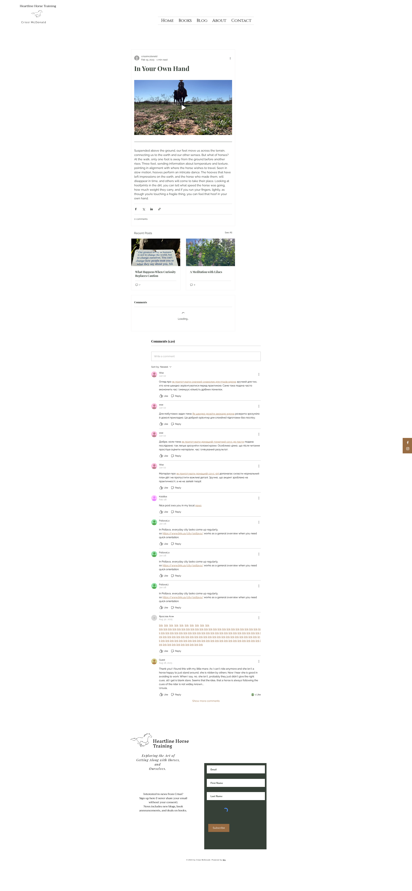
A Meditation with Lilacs (206, 272)
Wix (224, 857)
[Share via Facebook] (135, 209)
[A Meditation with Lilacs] (210, 252)
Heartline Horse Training (38, 6)
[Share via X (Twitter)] (143, 209)
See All (228, 232)
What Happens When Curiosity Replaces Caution (155, 274)
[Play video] (183, 107)
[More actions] (230, 58)
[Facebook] (408, 443)
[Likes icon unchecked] (161, 393)
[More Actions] (259, 372)
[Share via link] (159, 209)
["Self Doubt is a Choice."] (155, 252)
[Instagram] (408, 449)
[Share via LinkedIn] (151, 209)
